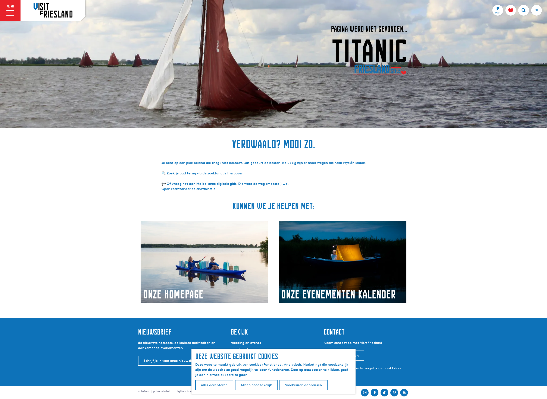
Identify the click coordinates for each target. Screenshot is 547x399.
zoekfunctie (216, 173)
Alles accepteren (214, 385)
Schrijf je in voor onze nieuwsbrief (170, 361)
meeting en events (246, 343)
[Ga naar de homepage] (53, 10)
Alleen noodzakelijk (256, 385)
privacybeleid (162, 391)
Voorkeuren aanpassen (303, 385)
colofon (143, 391)
